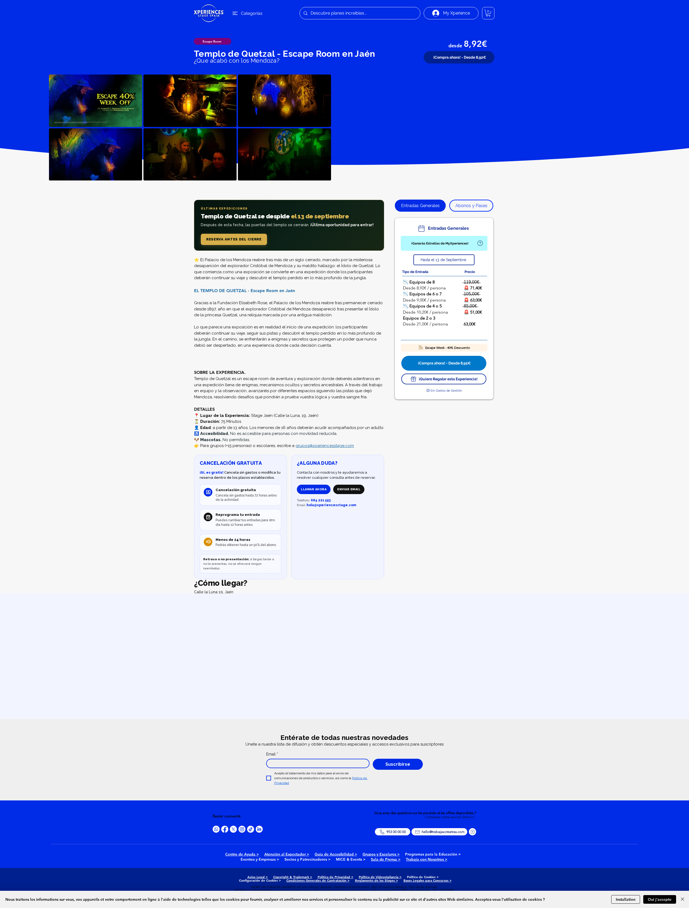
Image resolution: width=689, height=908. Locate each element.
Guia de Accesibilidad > (336, 854)
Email (272, 754)
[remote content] (289, 225)
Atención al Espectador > (286, 854)
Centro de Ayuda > (242, 854)
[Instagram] (241, 829)
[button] (488, 13)
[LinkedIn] (259, 829)
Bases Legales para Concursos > (427, 880)
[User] (480, 243)
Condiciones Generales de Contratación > (318, 880)
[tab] (420, 206)
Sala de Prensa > (385, 859)
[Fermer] (682, 899)
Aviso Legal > (257, 877)
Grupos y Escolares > (381, 854)
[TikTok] (250, 829)
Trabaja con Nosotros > (426, 859)
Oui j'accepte (660, 899)
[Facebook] (224, 829)
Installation (625, 899)
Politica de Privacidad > (335, 877)
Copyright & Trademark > (292, 877)
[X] (233, 829)
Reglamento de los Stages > (376, 880)
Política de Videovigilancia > (380, 877)
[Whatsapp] (216, 829)
